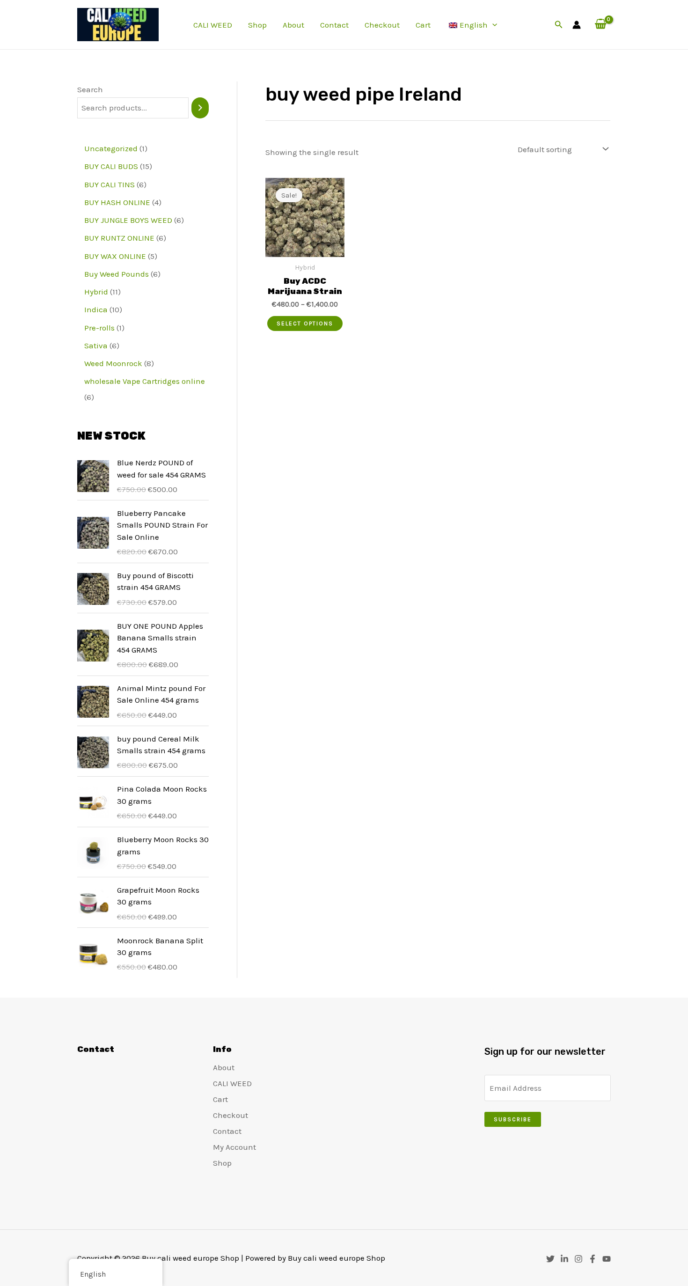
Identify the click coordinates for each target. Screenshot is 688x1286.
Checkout (382, 24)
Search (90, 89)
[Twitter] (550, 1259)
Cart (423, 24)
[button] (492, 24)
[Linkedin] (564, 1259)
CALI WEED (212, 24)
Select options (305, 323)
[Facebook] (592, 1259)
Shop (257, 24)
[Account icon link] (576, 25)
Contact (334, 24)
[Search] (200, 107)
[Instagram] (578, 1259)
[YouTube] (606, 1259)
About (293, 24)
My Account (234, 1147)
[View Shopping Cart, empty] (600, 25)
